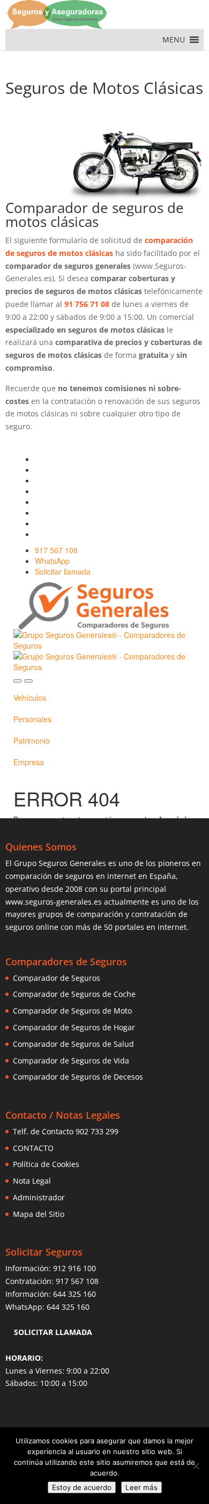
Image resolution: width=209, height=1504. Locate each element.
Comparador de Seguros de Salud (73, 1044)
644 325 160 (74, 1294)
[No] (195, 1466)
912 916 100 (74, 1268)
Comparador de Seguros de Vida (71, 1060)
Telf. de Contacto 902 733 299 (65, 1131)
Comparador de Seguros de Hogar (74, 1027)
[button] (173, 39)
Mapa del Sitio (38, 1214)
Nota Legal (32, 1181)
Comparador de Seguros (56, 978)
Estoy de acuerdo (81, 1487)
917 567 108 (77, 1281)
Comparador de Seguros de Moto (72, 1011)
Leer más (141, 1487)
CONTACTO (33, 1148)
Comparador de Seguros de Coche (74, 994)
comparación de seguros (49, 876)
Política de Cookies (46, 1164)
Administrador (39, 1197)
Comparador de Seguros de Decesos (78, 1077)
